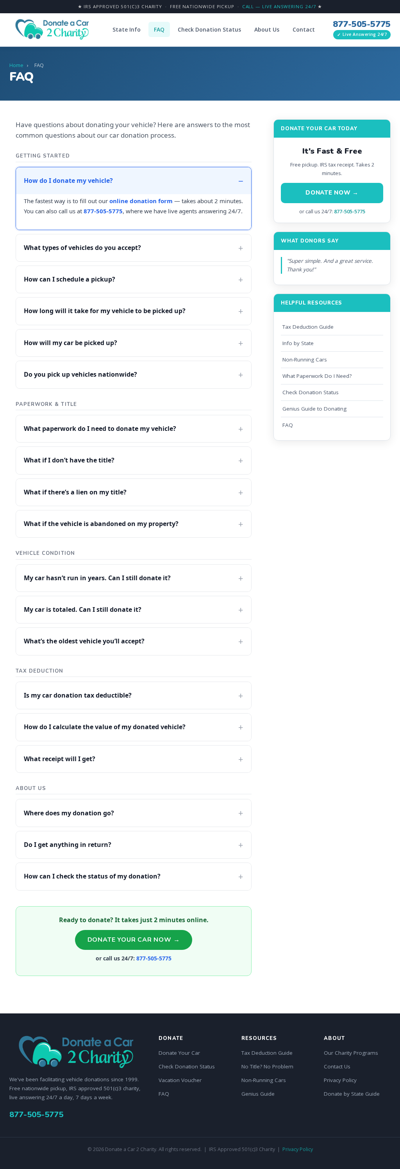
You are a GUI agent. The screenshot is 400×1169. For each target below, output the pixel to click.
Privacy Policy (340, 1080)
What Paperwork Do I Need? (317, 375)
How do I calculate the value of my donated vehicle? (105, 727)
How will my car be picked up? (70, 342)
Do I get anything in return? (67, 844)
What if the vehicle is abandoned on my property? (101, 523)
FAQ (159, 29)
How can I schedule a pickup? (69, 279)
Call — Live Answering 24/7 (279, 6)
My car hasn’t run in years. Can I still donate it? (97, 578)
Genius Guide (258, 1093)
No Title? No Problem (267, 1066)
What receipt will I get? (59, 759)
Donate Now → (332, 193)
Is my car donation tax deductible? (78, 695)
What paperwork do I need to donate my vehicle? (100, 428)
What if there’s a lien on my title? (75, 492)
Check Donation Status (209, 29)
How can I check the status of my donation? (92, 876)
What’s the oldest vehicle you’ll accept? (84, 641)
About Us (266, 29)
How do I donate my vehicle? (68, 180)
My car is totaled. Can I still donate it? (82, 609)
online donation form (141, 201)
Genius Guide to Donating (314, 408)
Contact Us (337, 1066)
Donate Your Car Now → (134, 939)
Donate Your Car (179, 1052)
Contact (304, 29)
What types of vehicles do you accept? (82, 247)
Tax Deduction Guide (308, 326)
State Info (126, 29)
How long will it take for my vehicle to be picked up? (105, 310)
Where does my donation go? (69, 813)
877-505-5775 (362, 24)
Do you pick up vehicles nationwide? (80, 374)
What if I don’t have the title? (69, 460)
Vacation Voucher (180, 1080)
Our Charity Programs (351, 1052)
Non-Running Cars (304, 359)
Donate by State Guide (352, 1093)
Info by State (298, 343)
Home (16, 65)
